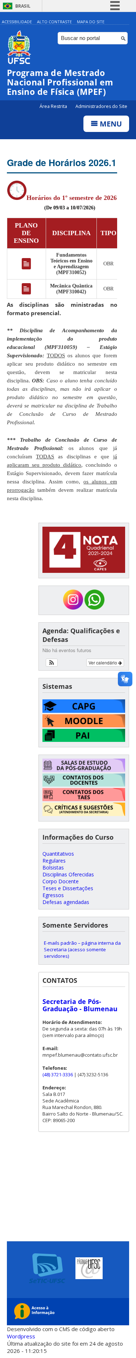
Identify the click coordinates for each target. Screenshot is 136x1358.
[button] (51, 662)
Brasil (22, 6)
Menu (110, 124)
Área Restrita (54, 106)
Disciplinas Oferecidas (68, 874)
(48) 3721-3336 (57, 1074)
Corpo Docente (60, 881)
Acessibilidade (17, 21)
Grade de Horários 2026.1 (61, 162)
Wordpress (21, 1336)
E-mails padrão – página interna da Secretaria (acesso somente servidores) (82, 949)
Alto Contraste (54, 21)
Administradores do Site (101, 106)
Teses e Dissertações (67, 888)
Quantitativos (58, 853)
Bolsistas (53, 867)
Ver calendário (103, 662)
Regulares (54, 860)
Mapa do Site (90, 21)
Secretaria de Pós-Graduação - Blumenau (80, 1005)
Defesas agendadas (65, 902)
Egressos (53, 895)
